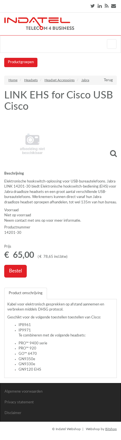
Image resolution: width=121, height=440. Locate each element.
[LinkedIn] (100, 6)
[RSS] (106, 6)
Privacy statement (19, 402)
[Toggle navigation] (111, 44)
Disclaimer (13, 413)
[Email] (113, 6)
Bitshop (111, 429)
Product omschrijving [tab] (25, 293)
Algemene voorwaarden (23, 391)
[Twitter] (92, 6)
